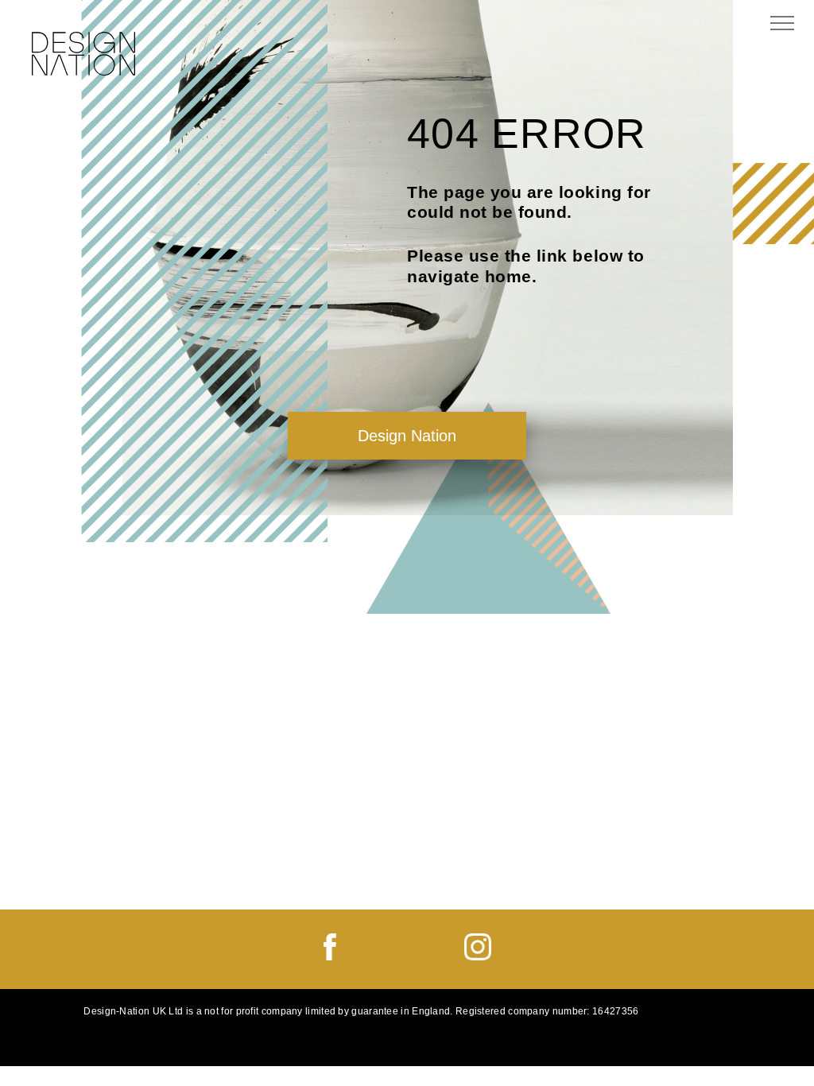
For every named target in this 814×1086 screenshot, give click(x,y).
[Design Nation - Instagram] (477, 956)
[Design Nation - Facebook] (330, 956)
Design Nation (407, 435)
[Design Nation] (83, 56)
